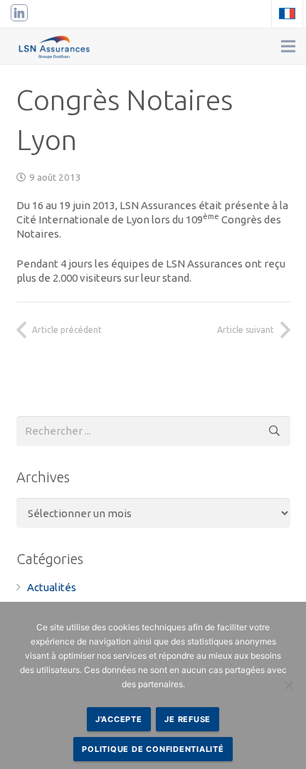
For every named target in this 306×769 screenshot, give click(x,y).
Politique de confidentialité (153, 749)
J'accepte (118, 719)
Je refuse (187, 719)
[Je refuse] (288, 685)
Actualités (51, 587)
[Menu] (288, 46)
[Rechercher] (275, 431)
